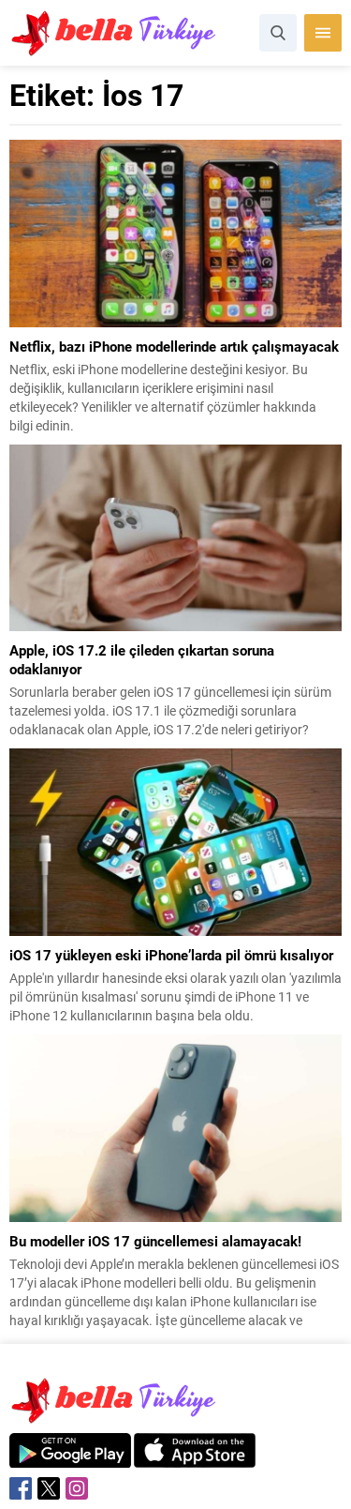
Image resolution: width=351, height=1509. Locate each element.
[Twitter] (48, 1488)
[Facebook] (20, 1488)
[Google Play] (70, 1458)
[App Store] (195, 1458)
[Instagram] (77, 1488)
